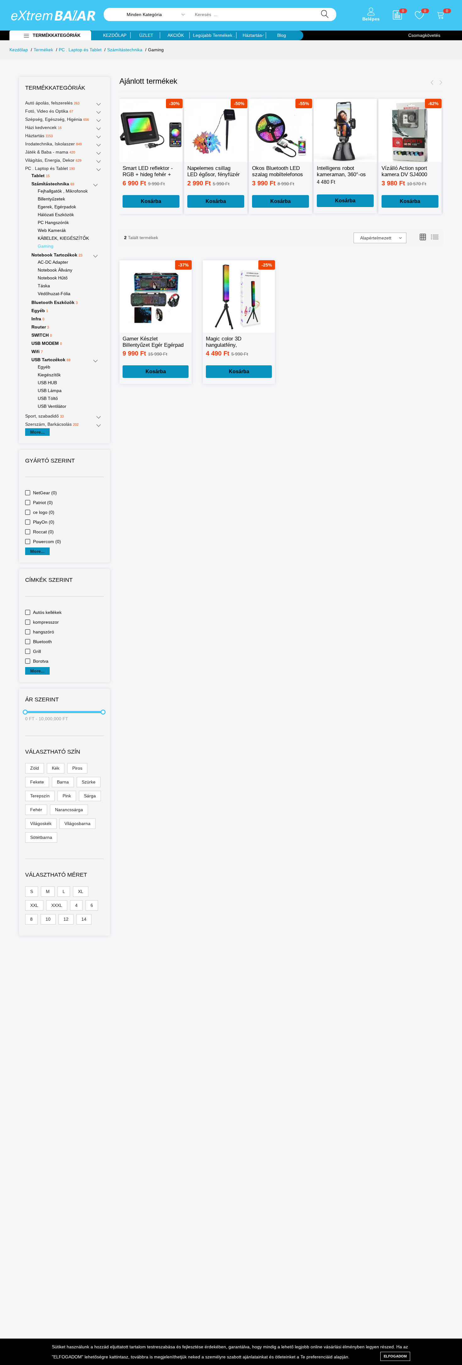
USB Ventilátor (52, 406)
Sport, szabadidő (44, 415)
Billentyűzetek (51, 198)
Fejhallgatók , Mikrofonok (63, 191)
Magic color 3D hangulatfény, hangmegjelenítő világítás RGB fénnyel (236, 342)
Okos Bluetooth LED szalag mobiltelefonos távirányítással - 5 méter (277, 171)
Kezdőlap (18, 49)
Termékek (43, 49)
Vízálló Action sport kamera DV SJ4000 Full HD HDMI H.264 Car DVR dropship (406, 171)
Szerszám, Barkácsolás (52, 424)
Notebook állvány (55, 269)
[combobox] (380, 238)
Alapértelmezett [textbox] (375, 237)
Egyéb (44, 366)
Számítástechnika (124, 49)
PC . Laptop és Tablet (80, 49)
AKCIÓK (176, 35)
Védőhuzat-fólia (54, 293)
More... (37, 432)
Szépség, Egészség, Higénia (57, 119)
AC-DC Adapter (53, 262)
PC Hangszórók (53, 222)
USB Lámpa (50, 390)
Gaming (45, 246)
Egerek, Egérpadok (57, 206)
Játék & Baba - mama (50, 151)
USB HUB (47, 382)
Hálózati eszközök (56, 214)
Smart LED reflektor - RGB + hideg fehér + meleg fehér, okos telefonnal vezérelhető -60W (148, 171)
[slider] (25, 712)
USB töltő (48, 398)
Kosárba (151, 201)
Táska (44, 285)
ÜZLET (146, 35)
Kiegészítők (49, 374)
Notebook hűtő (53, 277)
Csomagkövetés (424, 35)
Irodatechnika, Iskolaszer (53, 143)
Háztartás (252, 35)
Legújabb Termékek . (214, 35)
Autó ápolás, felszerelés (52, 102)
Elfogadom (395, 1356)
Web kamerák (52, 230)
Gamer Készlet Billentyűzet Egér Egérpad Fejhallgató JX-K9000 (153, 342)
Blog (281, 35)
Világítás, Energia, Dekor (53, 160)
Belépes (371, 18)
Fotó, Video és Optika (49, 111)
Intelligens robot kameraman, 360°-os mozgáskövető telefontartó (341, 171)
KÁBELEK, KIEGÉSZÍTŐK (63, 238)
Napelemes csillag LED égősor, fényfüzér (213, 171)
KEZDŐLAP (114, 35)
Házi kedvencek (43, 127)
